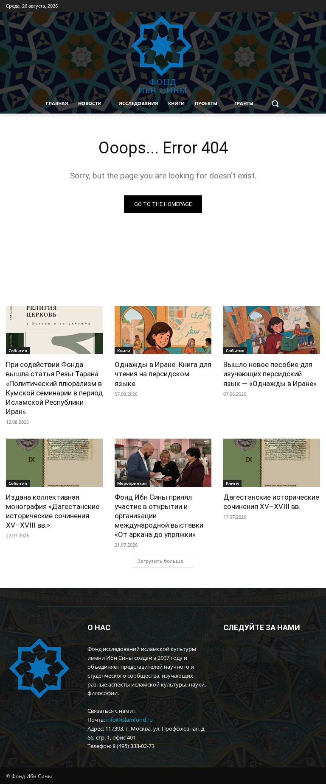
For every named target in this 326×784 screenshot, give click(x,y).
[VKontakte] (292, 6)
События (17, 350)
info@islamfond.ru (129, 719)
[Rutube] (315, 6)
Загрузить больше (160, 560)
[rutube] (288, 654)
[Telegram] (280, 6)
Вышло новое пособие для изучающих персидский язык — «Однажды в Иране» (270, 373)
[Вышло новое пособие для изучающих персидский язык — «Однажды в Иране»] (271, 330)
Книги (123, 350)
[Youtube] (303, 6)
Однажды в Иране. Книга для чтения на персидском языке (163, 373)
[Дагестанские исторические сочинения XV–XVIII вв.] (271, 463)
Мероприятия (132, 483)
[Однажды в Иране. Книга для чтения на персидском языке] (163, 330)
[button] (275, 104)
